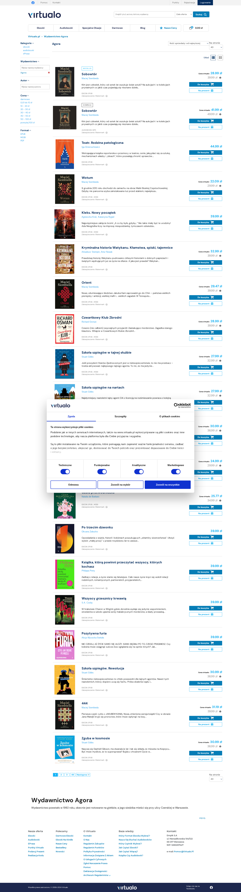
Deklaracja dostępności (95, 871)
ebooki (26, 46)
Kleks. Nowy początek (99, 213)
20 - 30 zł (25, 109)
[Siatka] (220, 57)
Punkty (175, 2)
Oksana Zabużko (90, 531)
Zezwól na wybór (120, 484)
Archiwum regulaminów (96, 875)
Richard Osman (89, 322)
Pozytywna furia (94, 633)
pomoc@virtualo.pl (184, 851)
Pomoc (44, 2)
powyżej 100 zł (27, 122)
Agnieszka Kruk (89, 217)
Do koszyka (204, 84)
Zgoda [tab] (71, 416)
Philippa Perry (88, 570)
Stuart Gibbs (88, 357)
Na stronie (214, 42)
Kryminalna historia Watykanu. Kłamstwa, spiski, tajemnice (127, 248)
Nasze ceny (170, 27)
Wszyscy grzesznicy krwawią (104, 598)
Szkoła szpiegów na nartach (103, 387)
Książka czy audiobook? (131, 855)
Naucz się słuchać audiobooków (135, 839)
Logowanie (205, 2)
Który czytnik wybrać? (130, 843)
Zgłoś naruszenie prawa (95, 863)
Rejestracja (189, 2)
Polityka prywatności (94, 851)
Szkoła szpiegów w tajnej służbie (106, 352)
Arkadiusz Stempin (91, 252)
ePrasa (26, 53)
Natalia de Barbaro (90, 496)
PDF (22, 140)
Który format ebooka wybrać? (134, 836)
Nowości (60, 851)
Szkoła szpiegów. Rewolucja (103, 668)
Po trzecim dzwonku (97, 527)
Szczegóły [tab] (121, 416)
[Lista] (213, 57)
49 (72, 774)
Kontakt (56, 2)
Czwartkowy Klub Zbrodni (101, 317)
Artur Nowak (106, 252)
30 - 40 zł (25, 112)
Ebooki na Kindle (64, 839)
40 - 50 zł (25, 115)
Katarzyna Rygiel (106, 217)
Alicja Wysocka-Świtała (93, 637)
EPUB (22, 134)
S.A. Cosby (87, 602)
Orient (86, 283)
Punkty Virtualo (36, 847)
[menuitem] (41, 28)
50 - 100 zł (25, 119)
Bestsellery (61, 847)
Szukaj (199, 14)
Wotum (87, 178)
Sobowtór (89, 74)
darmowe (117, 27)
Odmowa (73, 484)
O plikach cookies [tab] (169, 416)
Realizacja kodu (36, 855)
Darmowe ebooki (64, 836)
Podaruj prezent (36, 851)
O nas (86, 839)
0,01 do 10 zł (26, 102)
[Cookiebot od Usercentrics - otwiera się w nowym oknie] (176, 405)
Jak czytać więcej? (128, 851)
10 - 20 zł (24, 106)
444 (85, 703)
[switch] (102, 471)
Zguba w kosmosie (96, 738)
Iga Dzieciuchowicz (91, 147)
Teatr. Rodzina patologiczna (102, 143)
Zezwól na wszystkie (168, 484)
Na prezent (204, 90)
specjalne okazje (91, 27)
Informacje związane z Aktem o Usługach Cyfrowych (98, 857)
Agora (23, 72)
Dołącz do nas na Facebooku (193, 887)
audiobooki (28, 50)
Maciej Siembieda (90, 78)
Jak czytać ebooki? (128, 847)
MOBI (23, 137)
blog (142, 27)
